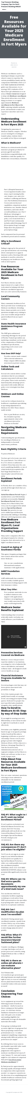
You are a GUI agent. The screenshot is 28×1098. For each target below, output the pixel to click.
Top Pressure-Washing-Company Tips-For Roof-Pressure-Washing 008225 (11, 4)
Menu (3, 9)
